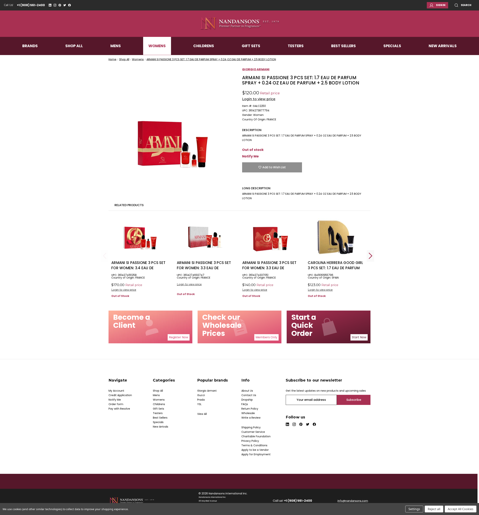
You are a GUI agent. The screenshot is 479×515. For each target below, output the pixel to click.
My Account (116, 391)
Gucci (201, 395)
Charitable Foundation (256, 436)
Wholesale (248, 413)
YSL (199, 404)
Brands (30, 45)
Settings (414, 509)
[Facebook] (69, 5)
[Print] (257, 180)
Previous (105, 256)
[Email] (250, 180)
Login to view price (258, 99)
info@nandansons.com (353, 501)
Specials (392, 45)
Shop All (74, 45)
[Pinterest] (59, 5)
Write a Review (250, 418)
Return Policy (249, 409)
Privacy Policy (250, 441)
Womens (157, 45)
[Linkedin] (50, 5)
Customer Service (253, 432)
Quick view (139, 243)
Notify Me (250, 156)
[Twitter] (64, 5)
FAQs (244, 404)
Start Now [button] (359, 337)
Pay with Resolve (119, 409)
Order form (116, 404)
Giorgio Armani (206, 391)
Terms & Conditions (254, 445)
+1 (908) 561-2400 (31, 5)
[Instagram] (55, 5)
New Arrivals (443, 45)
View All (202, 414)
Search (466, 5)
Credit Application (120, 395)
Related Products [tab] (129, 205)
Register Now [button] (178, 337)
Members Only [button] (266, 337)
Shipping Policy (251, 427)
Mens (115, 45)
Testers (296, 45)
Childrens (203, 45)
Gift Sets (251, 45)
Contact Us (248, 395)
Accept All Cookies (460, 509)
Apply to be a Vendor (255, 450)
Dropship (247, 400)
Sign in (440, 5)
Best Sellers (343, 45)
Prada (201, 400)
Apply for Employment (256, 454)
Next (370, 256)
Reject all (434, 509)
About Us (247, 391)
